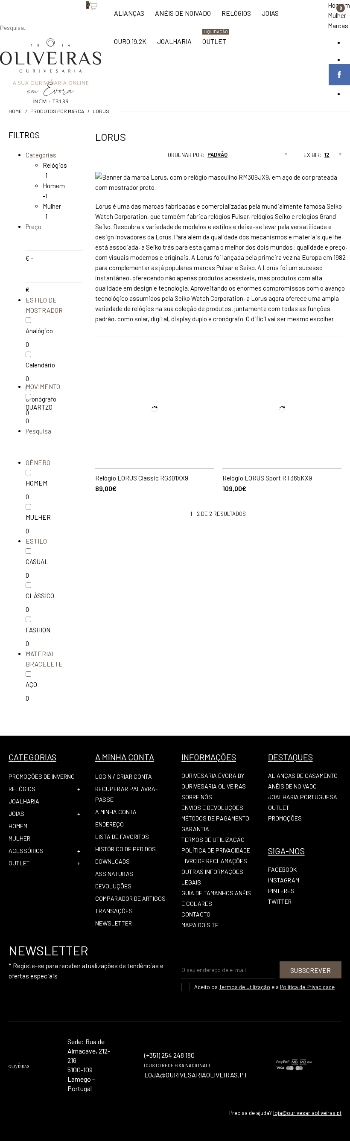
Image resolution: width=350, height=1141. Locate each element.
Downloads (112, 861)
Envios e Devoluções (212, 807)
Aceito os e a (264, 987)
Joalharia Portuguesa (302, 796)
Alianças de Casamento (303, 775)
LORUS (101, 111)
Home (15, 111)
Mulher (337, 15)
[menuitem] (129, 17)
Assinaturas (114, 873)
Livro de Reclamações (214, 860)
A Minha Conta (116, 811)
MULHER (38, 517)
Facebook (282, 869)
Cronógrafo (41, 399)
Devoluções (113, 886)
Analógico (39, 331)
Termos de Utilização (213, 839)
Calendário (40, 365)
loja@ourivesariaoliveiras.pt (307, 1112)
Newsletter (113, 923)
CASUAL (37, 561)
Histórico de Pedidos (125, 849)
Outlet (19, 863)
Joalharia (24, 801)
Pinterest (283, 890)
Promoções (285, 818)
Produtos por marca (57, 111)
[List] (111, 157)
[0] (81, 19)
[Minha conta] (73, 19)
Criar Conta (134, 776)
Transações (114, 910)
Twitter (280, 901)
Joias (16, 813)
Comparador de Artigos (130, 898)
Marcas (338, 25)
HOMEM (36, 483)
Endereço (109, 824)
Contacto (195, 914)
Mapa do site (200, 925)
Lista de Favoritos (122, 836)
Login (103, 776)
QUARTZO (39, 407)
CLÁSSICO (40, 596)
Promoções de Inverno (42, 776)
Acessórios (26, 850)
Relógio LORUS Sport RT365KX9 (267, 478)
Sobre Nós (196, 796)
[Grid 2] (103, 157)
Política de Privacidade (215, 850)
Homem (54, 185)
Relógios (55, 165)
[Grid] (95, 157)
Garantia (195, 828)
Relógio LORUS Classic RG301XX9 (141, 478)
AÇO (31, 684)
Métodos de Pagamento (215, 818)
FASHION (38, 630)
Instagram (283, 880)
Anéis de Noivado (292, 786)
